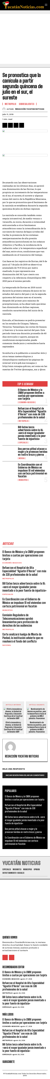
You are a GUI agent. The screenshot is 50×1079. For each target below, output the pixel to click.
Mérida (21, 458)
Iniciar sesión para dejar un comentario (25, 775)
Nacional (6, 645)
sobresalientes (26, 104)
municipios (23, 480)
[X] (10, 125)
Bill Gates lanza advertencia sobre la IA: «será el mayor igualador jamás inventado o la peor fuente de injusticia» (32, 433)
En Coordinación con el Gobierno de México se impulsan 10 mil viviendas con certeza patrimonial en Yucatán (32, 470)
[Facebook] (4, 125)
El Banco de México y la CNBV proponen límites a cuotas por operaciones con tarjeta (31, 394)
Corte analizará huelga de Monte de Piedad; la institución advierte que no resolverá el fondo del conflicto (22, 638)
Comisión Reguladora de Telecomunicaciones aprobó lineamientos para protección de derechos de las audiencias (20, 620)
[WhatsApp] (21, 125)
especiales (23, 443)
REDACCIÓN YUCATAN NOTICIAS (29, 109)
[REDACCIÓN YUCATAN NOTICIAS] (4, 109)
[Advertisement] (25, 39)
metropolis (23, 421)
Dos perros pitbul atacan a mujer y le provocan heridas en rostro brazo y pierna (32, 451)
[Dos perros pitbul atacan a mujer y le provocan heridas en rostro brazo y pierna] (9, 453)
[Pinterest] (16, 125)
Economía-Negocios (27, 402)
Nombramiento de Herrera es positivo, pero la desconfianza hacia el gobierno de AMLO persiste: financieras (36, 727)
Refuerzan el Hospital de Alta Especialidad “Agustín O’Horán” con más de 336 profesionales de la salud (32, 413)
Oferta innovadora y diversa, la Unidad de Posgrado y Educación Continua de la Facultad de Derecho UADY (13, 727)
